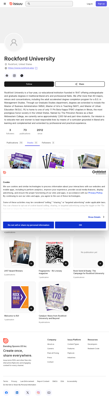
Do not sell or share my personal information (28, 225)
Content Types (73, 344)
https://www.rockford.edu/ (23, 68)
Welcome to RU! (11, 316)
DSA (62, 381)
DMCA (55, 381)
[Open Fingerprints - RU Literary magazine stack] (54, 252)
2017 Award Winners (13, 271)
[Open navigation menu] (4, 3)
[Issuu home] (16, 3)
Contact (50, 362)
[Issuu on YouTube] (49, 392)
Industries (71, 358)
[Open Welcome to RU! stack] (19, 297)
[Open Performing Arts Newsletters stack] (54, 165)
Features (71, 349)
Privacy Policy (95, 193)
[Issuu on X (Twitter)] (27, 392)
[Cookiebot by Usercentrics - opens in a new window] (94, 173)
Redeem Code (93, 349)
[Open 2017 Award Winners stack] (19, 252)
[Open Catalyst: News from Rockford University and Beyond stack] (54, 297)
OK (80, 225)
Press (49, 358)
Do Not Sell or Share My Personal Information (19, 385)
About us (50, 344)
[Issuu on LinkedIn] (17, 392)
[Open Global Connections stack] (19, 165)
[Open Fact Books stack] (89, 165)
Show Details (94, 217)
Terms (5, 381)
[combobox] (52, 3)
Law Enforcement (27, 381)
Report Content (43, 381)
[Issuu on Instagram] (38, 392)
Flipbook (71, 353)
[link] (90, 3)
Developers (92, 344)
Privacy (14, 381)
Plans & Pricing (53, 353)
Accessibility (72, 381)
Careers (50, 349)
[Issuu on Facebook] (6, 392)
